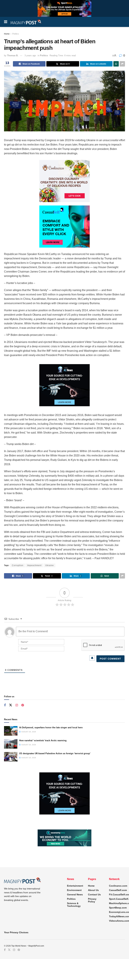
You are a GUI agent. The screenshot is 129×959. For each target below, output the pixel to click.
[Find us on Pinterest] (22, 705)
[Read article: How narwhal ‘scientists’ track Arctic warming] (10, 744)
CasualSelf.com (118, 890)
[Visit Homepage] (26, 22)
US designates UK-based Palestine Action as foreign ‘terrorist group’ (55, 753)
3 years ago (30, 55)
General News (75, 894)
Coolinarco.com (118, 885)
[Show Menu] (5, 22)
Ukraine (49, 565)
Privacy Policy (92, 900)
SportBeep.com (118, 907)
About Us (93, 890)
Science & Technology (74, 904)
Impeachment (34, 565)
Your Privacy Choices (16, 932)
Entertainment (75, 885)
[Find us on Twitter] (10, 705)
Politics (15, 34)
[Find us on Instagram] (16, 705)
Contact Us (94, 894)
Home (7, 34)
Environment (74, 890)
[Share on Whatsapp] (116, 64)
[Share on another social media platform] (122, 64)
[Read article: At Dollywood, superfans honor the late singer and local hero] (10, 731)
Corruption (17, 565)
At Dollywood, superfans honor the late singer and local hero (51, 727)
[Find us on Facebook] (5, 705)
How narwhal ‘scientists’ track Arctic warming (43, 740)
